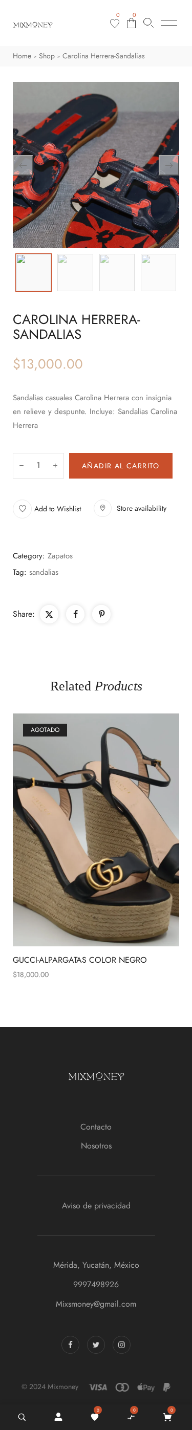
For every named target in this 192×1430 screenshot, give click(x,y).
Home (22, 56)
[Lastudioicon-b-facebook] (70, 1345)
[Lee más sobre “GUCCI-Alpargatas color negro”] (119, 829)
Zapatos (60, 555)
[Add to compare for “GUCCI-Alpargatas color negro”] (96, 829)
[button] (47, 509)
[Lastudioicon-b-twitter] (96, 1345)
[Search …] (22, 1417)
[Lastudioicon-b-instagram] (122, 1345)
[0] (114, 23)
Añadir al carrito (121, 466)
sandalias (43, 572)
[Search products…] (148, 23)
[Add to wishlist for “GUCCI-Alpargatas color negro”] (74, 829)
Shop (47, 56)
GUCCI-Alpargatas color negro (80, 960)
